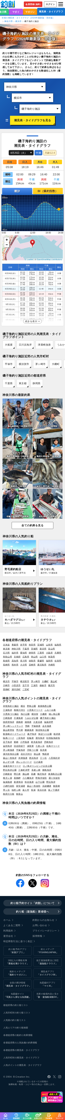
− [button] (7, 245)
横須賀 (35, 714)
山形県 (49, 645)
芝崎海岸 (48, 742)
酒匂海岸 (40, 738)
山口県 (43, 657)
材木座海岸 (36, 742)
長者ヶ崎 (36, 770)
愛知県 (23, 653)
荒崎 (27, 726)
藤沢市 (51, 685)
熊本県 (15, 665)
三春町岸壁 (24, 770)
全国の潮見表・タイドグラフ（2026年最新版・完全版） (28, 18)
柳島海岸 (46, 770)
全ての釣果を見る (33, 525)
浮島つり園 (32, 750)
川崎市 (6, 685)
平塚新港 (36, 726)
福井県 (15, 653)
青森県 (15, 645)
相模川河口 (19, 710)
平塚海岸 (20, 750)
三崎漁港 (7, 718)
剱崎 (16, 742)
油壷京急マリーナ (12, 766)
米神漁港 (22, 758)
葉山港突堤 (8, 730)
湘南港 (28, 722)
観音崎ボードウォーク (14, 734)
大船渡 (9, 344)
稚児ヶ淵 (7, 778)
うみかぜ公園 (31, 718)
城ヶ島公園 (54, 714)
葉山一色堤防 (33, 786)
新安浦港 (20, 786)
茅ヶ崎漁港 (8, 750)
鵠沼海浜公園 (42, 730)
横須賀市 (24, 364)
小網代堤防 (8, 786)
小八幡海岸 (28, 778)
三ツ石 (43, 758)
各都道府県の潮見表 (13, 1050)
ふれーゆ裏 (50, 710)
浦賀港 (30, 746)
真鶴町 (6, 689)
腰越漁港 (29, 730)
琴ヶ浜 (6, 790)
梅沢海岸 (41, 774)
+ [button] (7, 240)
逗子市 (25, 685)
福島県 (57, 645)
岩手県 (23, 645)
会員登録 (34, 4)
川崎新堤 (7, 774)
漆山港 (37, 754)
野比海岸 (50, 782)
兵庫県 (57, 653)
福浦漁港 (7, 782)
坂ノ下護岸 (54, 790)
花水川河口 (26, 754)
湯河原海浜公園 (11, 754)
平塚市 (9, 364)
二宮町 (25, 689)
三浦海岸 (7, 710)
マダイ (16, 11)
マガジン (30, 11)
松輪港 (30, 738)
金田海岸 (7, 746)
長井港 (43, 750)
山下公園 (40, 782)
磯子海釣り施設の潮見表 (23, 33)
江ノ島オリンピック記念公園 (37, 766)
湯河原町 (16, 689)
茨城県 (34, 649)
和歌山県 (7, 657)
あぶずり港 (8, 762)
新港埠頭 (18, 782)
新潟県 (43, 649)
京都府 (17, 657)
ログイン (50, 4)
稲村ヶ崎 (16, 790)
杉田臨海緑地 (53, 738)
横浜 (23, 706)
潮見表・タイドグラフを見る (32, 120)
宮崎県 (32, 665)
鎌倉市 (43, 685)
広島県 (25, 657)
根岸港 (57, 734)
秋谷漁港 (29, 782)
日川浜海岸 (25, 344)
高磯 (33, 774)
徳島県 (32, 661)
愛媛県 (40, 661)
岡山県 (34, 657)
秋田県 (32, 645)
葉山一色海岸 (9, 758)
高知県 (15, 661)
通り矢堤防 (54, 778)
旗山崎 (25, 774)
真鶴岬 (17, 778)
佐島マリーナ (53, 746)
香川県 (23, 661)
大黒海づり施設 (11, 714)
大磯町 (56, 364)
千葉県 (9, 383)
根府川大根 (8, 794)
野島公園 (31, 706)
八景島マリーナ (35, 710)
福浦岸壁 (48, 722)
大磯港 (43, 714)
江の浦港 (38, 762)
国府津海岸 (8, 722)
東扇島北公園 (55, 774)
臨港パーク (8, 738)
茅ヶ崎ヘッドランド (13, 726)
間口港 (17, 774)
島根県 (6, 661)
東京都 (23, 383)
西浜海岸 (33, 758)
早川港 (19, 730)
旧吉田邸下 (19, 746)
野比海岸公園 (9, 770)
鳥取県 (51, 657)
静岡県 (36, 383)
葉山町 (53, 681)
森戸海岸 (31, 734)
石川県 (6, 653)
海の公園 (25, 714)
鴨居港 (45, 754)
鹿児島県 (41, 665)
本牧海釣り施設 (11, 706)
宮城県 (40, 645)
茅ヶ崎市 (40, 364)
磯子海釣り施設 (48, 718)
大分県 (23, 665)
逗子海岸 (7, 742)
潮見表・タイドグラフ (51, 11)
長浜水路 (41, 790)
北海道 (6, 645)
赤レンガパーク (24, 762)
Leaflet (30, 259)
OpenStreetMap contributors (49, 259)
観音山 (19, 794)
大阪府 (49, 653)
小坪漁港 (24, 742)
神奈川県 (8, 21)
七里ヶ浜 (40, 746)
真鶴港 (19, 722)
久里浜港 (37, 722)
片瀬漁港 (18, 718)
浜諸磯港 (46, 786)
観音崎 (56, 786)
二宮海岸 (20, 738)
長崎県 (6, 665)
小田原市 (16, 685)
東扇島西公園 (44, 706)
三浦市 (34, 685)
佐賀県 (57, 661)
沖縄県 (51, 665)
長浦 (33, 790)
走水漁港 (46, 726)
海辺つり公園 (45, 734)
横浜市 (18, 21)
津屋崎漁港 (44, 344)
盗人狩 (25, 790)
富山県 (51, 649)
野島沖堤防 (41, 778)
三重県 (40, 653)
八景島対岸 (54, 758)
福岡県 (49, 661)
